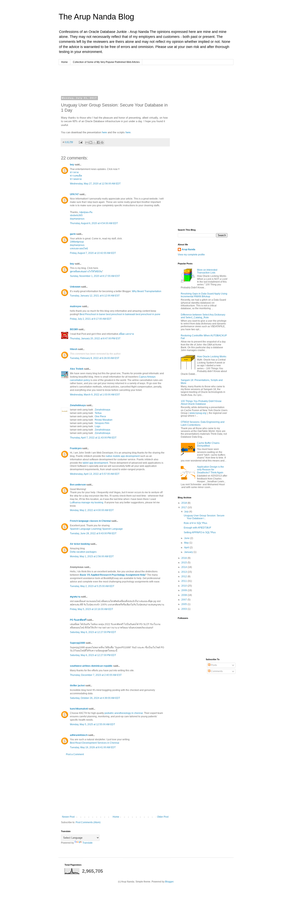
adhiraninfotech (79, 735)
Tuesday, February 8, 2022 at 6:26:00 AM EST (94, 358)
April (187, 547)
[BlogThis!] (91, 142)
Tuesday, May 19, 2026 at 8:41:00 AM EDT (93, 747)
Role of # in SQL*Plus (195, 523)
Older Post (162, 816)
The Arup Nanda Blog (96, 16)
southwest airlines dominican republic (91, 666)
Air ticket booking (80, 544)
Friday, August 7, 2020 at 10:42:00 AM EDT (93, 253)
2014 (184, 567)
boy (72, 164)
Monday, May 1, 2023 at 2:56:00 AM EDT (92, 556)
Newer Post (68, 816)
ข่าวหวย (74, 172)
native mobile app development (123, 456)
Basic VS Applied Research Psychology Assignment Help (112, 574)
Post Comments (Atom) (88, 822)
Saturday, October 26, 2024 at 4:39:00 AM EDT (95, 698)
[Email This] (87, 142)
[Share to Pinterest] (102, 142)
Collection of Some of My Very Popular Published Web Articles (106, 62)
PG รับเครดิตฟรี (78, 620)
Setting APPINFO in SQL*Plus (200, 532)
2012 (184, 576)
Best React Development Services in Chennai (94, 742)
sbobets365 (76, 215)
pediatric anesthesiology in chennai (123, 713)
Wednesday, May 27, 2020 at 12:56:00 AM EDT (95, 183)
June (187, 538)
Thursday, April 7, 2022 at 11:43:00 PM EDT (93, 437)
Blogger (169, 881)
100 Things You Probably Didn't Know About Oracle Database (201, 402)
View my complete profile (191, 254)
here (104, 132)
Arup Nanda (188, 249)
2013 (184, 572)
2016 (184, 558)
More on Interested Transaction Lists (207, 271)
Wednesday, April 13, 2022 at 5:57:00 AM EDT (94, 474)
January (188, 552)
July (186, 511)
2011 (184, 581)
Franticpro (76, 448)
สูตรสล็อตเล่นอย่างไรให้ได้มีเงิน (86, 271)
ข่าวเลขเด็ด (76, 175)
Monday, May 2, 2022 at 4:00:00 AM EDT (92, 510)
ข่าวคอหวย (76, 179)
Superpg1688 (77, 643)
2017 (184, 507)
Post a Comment (75, 754)
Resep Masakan (103, 419)
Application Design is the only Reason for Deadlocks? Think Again (210, 469)
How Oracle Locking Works (211, 356)
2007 (184, 599)
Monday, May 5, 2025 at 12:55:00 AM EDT (92, 724)
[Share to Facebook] (98, 142)
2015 (184, 562)
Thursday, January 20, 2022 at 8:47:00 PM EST (95, 338)
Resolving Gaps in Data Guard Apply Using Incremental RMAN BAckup (204, 295)
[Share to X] (95, 142)
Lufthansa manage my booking (86, 502)
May (186, 542)
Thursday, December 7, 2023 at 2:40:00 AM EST (96, 675)
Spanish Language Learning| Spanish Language (96, 528)
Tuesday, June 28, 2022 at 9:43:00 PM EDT (93, 533)
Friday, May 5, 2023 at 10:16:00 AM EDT (91, 609)
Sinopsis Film (102, 423)
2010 (184, 585)
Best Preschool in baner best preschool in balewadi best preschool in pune (120, 314)
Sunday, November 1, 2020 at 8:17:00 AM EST (95, 276)
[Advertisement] (137, 80)
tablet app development (95, 462)
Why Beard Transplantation (146, 291)
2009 (184, 590)
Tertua (98, 413)
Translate (87, 842)
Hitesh (73, 349)
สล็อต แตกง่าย (126, 334)
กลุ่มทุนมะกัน (85, 212)
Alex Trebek (76, 368)
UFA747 (74, 194)
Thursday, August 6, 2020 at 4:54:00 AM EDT (94, 223)
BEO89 (74, 329)
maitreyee (75, 306)
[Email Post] (80, 142)
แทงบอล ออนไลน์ (79, 248)
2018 (184, 503)
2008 (184, 595)
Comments (216, 671)
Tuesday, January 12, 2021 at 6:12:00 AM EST (95, 295)
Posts (213, 665)
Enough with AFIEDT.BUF (197, 527)
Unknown (75, 286)
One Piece (100, 416)
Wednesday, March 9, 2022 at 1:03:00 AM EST (95, 394)
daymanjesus (77, 218)
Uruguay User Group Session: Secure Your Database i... (204, 517)
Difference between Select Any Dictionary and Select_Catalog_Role (203, 316)
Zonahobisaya (78, 405)
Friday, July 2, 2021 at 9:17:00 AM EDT (90, 318)
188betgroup (77, 241)
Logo (97, 426)
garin (73, 234)
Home (64, 62)
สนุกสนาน (75, 596)
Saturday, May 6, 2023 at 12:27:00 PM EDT (93, 632)
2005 (184, 604)
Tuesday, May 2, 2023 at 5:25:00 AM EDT (92, 586)
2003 (184, 609)
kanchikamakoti (79, 708)
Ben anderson (78, 484)
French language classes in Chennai (90, 521)
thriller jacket (77, 685)
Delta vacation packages (83, 551)
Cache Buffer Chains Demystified (208, 444)
